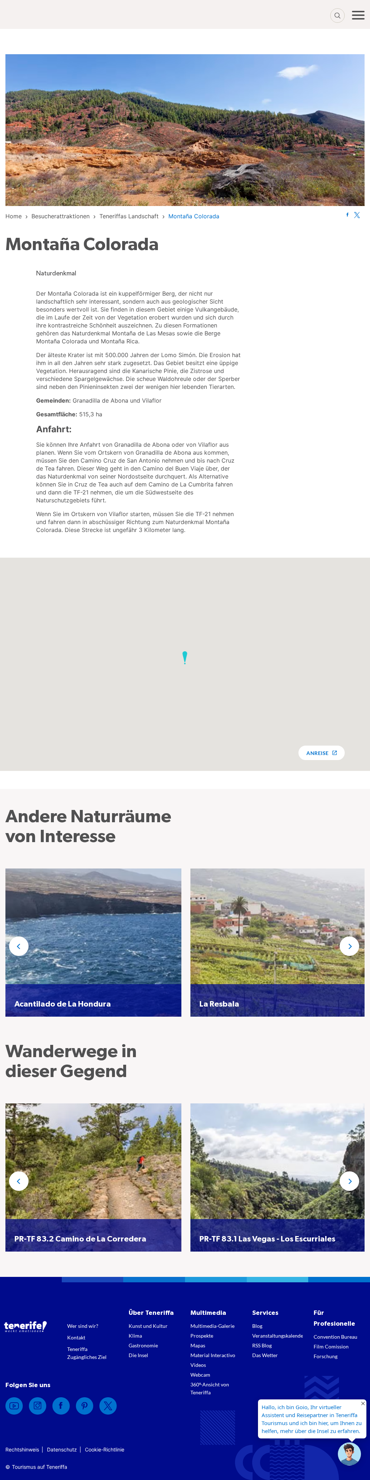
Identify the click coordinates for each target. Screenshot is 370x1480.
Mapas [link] (197, 1345)
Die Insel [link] (138, 1355)
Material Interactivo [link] (212, 1355)
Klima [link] (135, 1336)
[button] (185, 657)
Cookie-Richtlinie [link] (104, 1449)
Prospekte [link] (201, 1336)
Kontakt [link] (76, 1337)
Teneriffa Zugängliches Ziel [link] (87, 1353)
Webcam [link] (200, 1375)
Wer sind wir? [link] (82, 1326)
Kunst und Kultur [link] (148, 1326)
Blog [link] (257, 1326)
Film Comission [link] (331, 1346)
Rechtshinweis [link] (22, 1449)
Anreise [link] (317, 753)
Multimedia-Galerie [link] (212, 1326)
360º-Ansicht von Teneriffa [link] (209, 1388)
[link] (13, 216)
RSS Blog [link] (262, 1345)
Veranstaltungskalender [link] (277, 1336)
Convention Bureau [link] (335, 1337)
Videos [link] (198, 1365)
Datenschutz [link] (62, 1449)
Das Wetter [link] (265, 1355)
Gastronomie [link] (143, 1345)
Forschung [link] (325, 1356)
